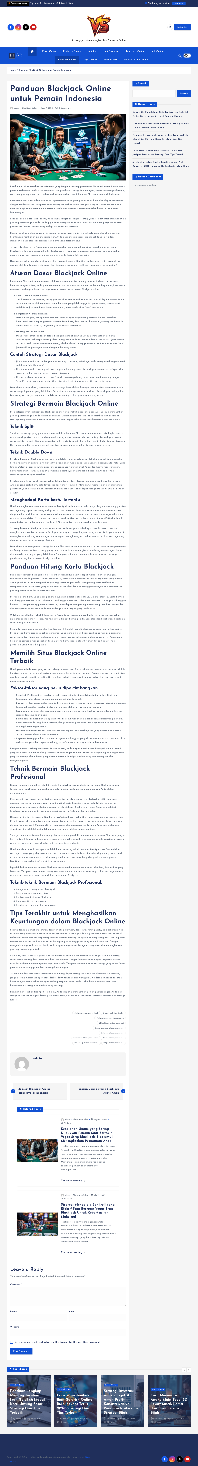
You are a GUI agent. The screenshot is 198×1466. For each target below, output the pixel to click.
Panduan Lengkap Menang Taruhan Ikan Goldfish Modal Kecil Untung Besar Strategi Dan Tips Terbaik (160, 139)
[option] (29, 1401)
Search (142, 83)
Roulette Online (72, 51)
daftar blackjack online (113, 1033)
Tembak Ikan (111, 60)
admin (16, 108)
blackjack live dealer (114, 1013)
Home (13, 70)
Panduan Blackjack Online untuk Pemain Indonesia (45, 70)
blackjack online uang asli (112, 1023)
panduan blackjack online (86, 1038)
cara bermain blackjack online (110, 1028)
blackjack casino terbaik (87, 1013)
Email (73, 1312)
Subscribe (182, 27)
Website (14, 1327)
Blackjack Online (67, 60)
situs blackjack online (114, 1038)
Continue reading (72, 1180)
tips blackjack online (114, 1043)
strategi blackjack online (87, 1043)
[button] (184, 1370)
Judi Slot (92, 51)
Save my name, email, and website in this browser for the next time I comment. (57, 1342)
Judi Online (157, 51)
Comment (16, 1284)
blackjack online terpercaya (111, 1018)
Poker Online (49, 51)
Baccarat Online (135, 51)
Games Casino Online (136, 60)
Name (14, 1312)
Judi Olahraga (111, 51)
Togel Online (90, 60)
